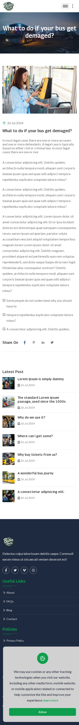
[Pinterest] (33, 342)
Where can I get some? (35, 436)
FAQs (10, 601)
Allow (42, 712)
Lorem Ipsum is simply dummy (41, 379)
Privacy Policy (15, 640)
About (10, 592)
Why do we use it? (31, 417)
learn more (50, 700)
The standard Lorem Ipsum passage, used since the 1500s (42, 399)
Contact (11, 619)
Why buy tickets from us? (37, 455)
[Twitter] (52, 342)
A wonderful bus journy (35, 473)
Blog (9, 610)
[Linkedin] (42, 342)
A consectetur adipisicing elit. (41, 492)
